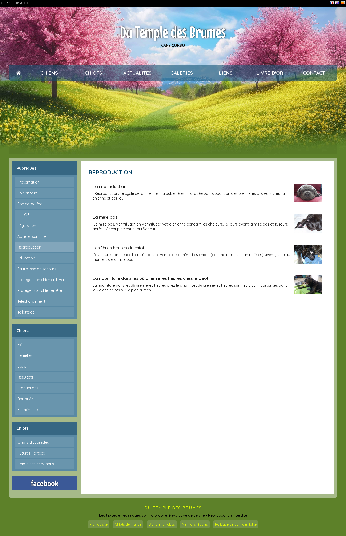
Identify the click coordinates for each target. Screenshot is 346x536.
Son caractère (29, 204)
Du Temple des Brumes (173, 32)
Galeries (181, 73)
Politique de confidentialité (236, 524)
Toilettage (26, 312)
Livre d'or (270, 73)
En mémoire (27, 409)
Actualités (137, 73)
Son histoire (27, 193)
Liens (226, 73)
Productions (27, 388)
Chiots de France (128, 524)
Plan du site (98, 524)
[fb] (44, 483)
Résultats (25, 377)
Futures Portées (31, 453)
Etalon (22, 366)
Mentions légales (195, 524)
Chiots (93, 73)
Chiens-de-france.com (15, 2)
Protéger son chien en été (39, 290)
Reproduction (29, 247)
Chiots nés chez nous (35, 464)
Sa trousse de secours (36, 268)
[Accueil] (19, 73)
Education (26, 258)
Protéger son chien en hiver (40, 279)
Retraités (25, 398)
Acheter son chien (32, 236)
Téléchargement (31, 301)
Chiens (49, 73)
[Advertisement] (173, 119)
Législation (26, 225)
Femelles (24, 355)
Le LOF (23, 214)
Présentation (28, 182)
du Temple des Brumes (173, 507)
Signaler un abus (162, 524)
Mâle (21, 344)
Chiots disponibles (33, 442)
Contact (314, 73)
